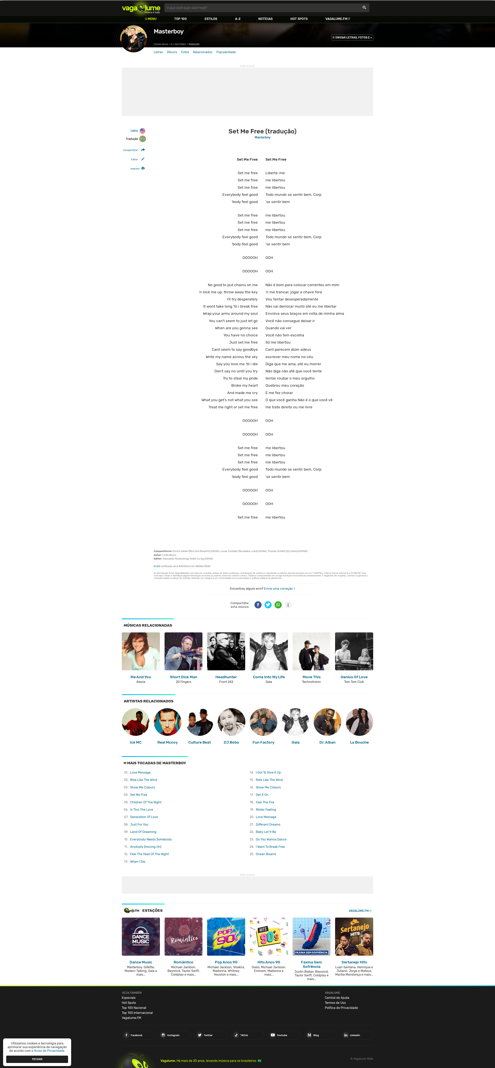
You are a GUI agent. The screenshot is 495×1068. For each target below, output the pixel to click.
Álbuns (172, 52)
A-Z (238, 19)
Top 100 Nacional (134, 1008)
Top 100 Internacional (137, 1013)
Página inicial (161, 44)
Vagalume (141, 8)
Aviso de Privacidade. (49, 1051)
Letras (158, 52)
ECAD (157, 566)
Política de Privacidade (341, 1008)
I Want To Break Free (270, 847)
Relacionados (202, 52)
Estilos (211, 19)
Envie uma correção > (279, 588)
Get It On (262, 795)
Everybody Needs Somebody (151, 839)
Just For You (139, 824)
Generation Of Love (144, 817)
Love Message (140, 772)
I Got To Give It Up (268, 772)
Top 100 (180, 19)
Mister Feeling (266, 809)
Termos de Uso (335, 1003)
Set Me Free (138, 795)
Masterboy (168, 31)
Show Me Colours (142, 787)
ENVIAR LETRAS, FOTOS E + (353, 37)
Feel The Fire (265, 802)
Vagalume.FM (336, 19)
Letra (134, 130)
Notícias (265, 19)
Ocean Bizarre (266, 854)
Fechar (37, 1059)
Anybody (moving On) (145, 847)
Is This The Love (141, 809)
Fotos (185, 52)
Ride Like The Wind (143, 780)
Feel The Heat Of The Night (149, 854)
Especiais (129, 998)
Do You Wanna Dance (271, 839)
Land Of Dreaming (143, 832)
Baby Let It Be (266, 832)
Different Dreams (268, 824)
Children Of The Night (145, 802)
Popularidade (226, 52)
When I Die (137, 861)
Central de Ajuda (337, 998)
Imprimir (135, 168)
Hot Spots (299, 19)
